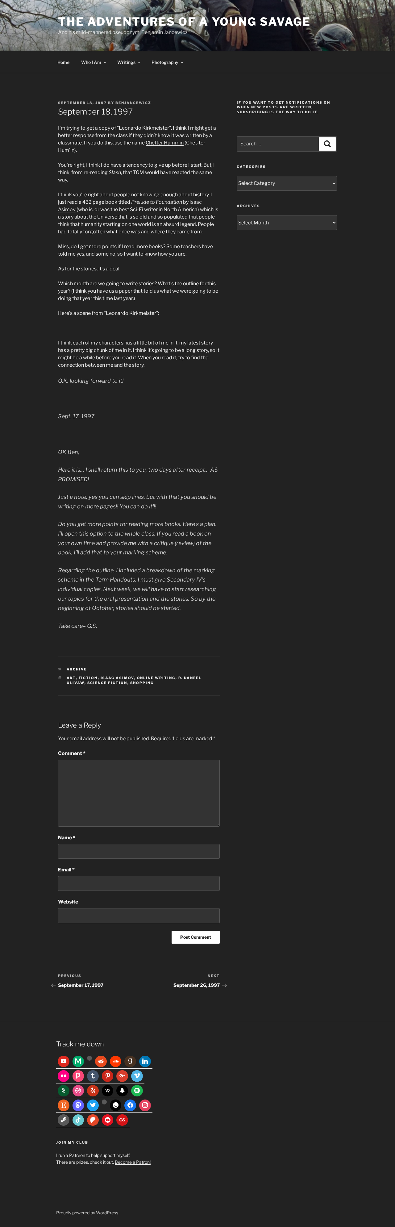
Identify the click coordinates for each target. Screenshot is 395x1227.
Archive (77, 669)
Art (71, 678)
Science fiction (107, 683)
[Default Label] (63, 1061)
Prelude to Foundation (156, 202)
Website (68, 902)
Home (63, 62)
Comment (71, 753)
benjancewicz (133, 103)
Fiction (88, 678)
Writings (126, 62)
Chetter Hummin (165, 143)
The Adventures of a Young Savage (184, 21)
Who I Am (91, 62)
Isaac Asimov (117, 678)
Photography (165, 62)
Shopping (142, 683)
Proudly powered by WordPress (87, 1212)
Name (66, 838)
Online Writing (156, 678)
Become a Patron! (133, 1162)
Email (66, 870)
